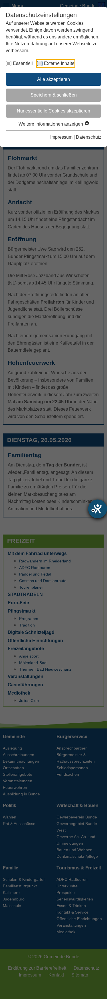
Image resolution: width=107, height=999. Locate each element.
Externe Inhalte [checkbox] (59, 63)
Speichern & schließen (54, 95)
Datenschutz (88, 137)
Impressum (61, 137)
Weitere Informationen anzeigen (51, 124)
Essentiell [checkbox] (23, 63)
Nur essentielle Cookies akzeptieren (53, 111)
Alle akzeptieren (53, 79)
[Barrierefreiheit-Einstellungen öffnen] (97, 509)
